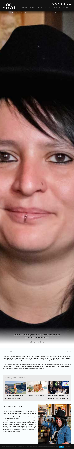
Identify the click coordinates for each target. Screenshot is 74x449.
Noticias (39, 8)
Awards (65, 8)
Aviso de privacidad (68, 447)
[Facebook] (53, 4)
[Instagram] (56, 4)
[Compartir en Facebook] (69, 351)
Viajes (32, 8)
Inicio (5, 12)
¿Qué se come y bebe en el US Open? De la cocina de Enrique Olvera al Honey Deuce (15, 397)
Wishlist (47, 8)
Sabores (24, 8)
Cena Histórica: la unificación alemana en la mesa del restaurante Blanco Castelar (58, 397)
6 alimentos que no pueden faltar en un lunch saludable (37, 396)
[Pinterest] (61, 4)
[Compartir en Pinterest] (70, 351)
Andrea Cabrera (38, 342)
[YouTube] (70, 4)
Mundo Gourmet (16, 12)
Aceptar (61, 446)
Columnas (56, 8)
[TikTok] (64, 4)
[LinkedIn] (58, 4)
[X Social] (67, 4)
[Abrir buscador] (70, 7)
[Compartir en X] (67, 351)
